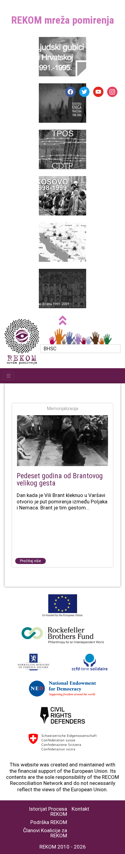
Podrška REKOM (48, 822)
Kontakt (80, 809)
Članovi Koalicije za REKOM (45, 833)
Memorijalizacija (62, 408)
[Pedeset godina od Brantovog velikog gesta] (62, 441)
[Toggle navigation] (8, 376)
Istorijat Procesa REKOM (48, 811)
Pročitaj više (30, 561)
